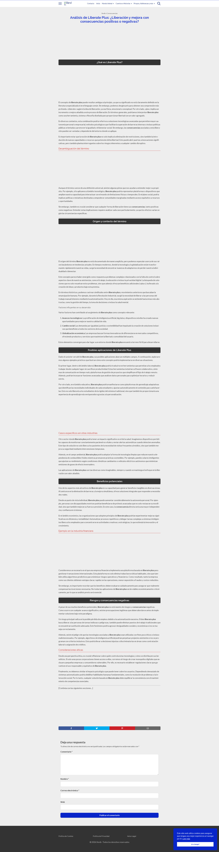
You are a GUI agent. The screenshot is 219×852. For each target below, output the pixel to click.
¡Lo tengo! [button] (195, 844)
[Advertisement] (109, 42)
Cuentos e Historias (123, 3)
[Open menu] (60, 3)
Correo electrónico (69, 790)
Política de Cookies (66, 836)
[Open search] (158, 3)
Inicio (98, 3)
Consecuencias (112, 13)
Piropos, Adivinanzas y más (143, 3)
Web (62, 802)
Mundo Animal (107, 3)
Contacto (90, 3)
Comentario (66, 752)
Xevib (104, 13)
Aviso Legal (131, 836)
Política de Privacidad (101, 836)
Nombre (64, 779)
